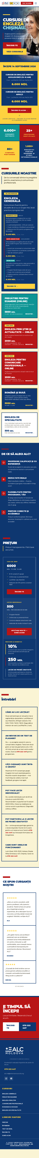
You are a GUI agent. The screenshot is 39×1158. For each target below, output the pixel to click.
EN (17, 3)
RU (14, 3)
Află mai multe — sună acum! (19, 632)
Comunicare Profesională (12, 1103)
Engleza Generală (9, 1094)
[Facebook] (11, 1078)
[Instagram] (6, 1078)
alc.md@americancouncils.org (14, 1073)
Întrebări (6, 1125)
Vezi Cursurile (15, 52)
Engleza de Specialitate (11, 1110)
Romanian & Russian (10, 1107)
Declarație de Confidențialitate (21, 1144)
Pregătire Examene (9, 1097)
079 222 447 (22, 752)
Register (29, 314)
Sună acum (6, 1135)
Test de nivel (27, 3)
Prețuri (5, 1122)
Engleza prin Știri (9, 1100)
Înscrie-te (12, 45)
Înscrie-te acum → (19, 110)
